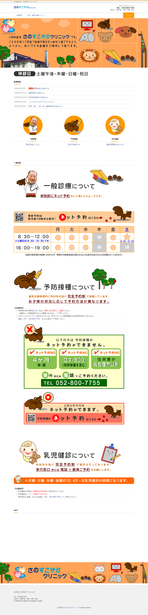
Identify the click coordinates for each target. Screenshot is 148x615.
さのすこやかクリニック (70, 607)
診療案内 (19, 15)
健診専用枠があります (115, 144)
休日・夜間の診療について (36, 15)
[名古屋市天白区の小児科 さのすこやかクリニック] (25, 6)
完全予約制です (74, 144)
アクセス (128, 15)
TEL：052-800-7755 (31, 319)
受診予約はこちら (33, 144)
